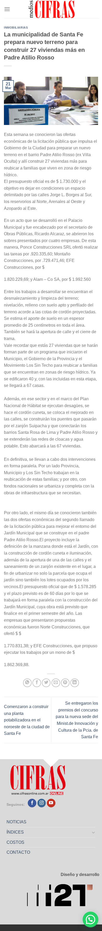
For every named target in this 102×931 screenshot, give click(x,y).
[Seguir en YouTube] (51, 803)
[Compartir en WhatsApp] (27, 682)
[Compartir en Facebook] (36, 682)
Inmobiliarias (16, 27)
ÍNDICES (15, 832)
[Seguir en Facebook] (32, 803)
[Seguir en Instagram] (41, 803)
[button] (90, 919)
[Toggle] (94, 832)
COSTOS (15, 842)
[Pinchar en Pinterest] (65, 682)
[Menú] (7, 9)
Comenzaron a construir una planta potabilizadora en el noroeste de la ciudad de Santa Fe (27, 720)
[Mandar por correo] (56, 682)
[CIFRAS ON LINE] (52, 9)
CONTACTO (18, 852)
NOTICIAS (16, 822)
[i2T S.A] (63, 897)
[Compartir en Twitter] (46, 682)
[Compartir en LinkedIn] (74, 682)
